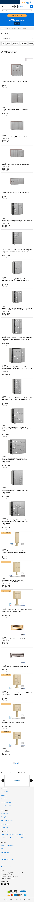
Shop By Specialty (6, 802)
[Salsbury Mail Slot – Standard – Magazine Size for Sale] (17, 655)
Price (3, 43)
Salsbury (4, 79)
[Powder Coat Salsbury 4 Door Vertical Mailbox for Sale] (17, 98)
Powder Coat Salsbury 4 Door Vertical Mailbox (15, 109)
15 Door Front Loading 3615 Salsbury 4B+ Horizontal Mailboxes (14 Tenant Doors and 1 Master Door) (17, 309)
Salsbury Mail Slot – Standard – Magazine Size (15, 666)
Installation (4, 795)
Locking (8, 43)
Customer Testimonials (7, 859)
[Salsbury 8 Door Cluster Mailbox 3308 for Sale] (17, 711)
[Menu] (2, 6)
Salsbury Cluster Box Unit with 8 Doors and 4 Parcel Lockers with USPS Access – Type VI (17, 693)
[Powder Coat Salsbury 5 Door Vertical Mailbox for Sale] (17, 126)
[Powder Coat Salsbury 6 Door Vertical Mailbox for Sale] (17, 153)
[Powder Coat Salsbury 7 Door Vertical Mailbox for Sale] (17, 181)
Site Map (3, 856)
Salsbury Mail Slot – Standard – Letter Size (14, 639)
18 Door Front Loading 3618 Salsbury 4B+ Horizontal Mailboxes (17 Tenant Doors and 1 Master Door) (17, 338)
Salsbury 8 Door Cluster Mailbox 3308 (13, 722)
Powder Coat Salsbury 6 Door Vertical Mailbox (15, 164)
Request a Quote (17, 15)
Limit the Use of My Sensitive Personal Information (14, 838)
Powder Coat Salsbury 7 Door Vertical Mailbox (15, 192)
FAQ (2, 849)
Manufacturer (24, 43)
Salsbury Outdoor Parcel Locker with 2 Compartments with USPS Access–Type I (14, 551)
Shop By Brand (5, 798)
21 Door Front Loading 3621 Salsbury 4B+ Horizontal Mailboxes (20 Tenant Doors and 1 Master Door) (17, 398)
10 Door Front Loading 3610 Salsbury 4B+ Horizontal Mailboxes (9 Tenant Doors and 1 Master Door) (17, 221)
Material (31, 43)
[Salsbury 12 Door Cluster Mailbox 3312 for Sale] (17, 739)
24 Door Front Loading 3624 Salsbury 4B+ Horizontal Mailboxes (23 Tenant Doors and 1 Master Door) (17, 428)
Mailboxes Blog (5, 852)
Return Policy (4, 813)
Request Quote (5, 791)
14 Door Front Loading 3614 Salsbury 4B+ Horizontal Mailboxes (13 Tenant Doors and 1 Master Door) (17, 279)
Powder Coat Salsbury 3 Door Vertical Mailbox (15, 81)
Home (2, 28)
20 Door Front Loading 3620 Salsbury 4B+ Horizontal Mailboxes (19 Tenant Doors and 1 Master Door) (17, 368)
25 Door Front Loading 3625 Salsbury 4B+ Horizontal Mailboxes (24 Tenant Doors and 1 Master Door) (15, 459)
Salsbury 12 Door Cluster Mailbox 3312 (13, 750)
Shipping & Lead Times (7, 824)
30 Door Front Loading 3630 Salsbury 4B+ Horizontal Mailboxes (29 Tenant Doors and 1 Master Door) (15, 521)
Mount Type (15, 43)
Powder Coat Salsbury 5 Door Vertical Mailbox (15, 137)
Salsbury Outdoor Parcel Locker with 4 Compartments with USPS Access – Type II (14, 581)
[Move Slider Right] (31, 780)
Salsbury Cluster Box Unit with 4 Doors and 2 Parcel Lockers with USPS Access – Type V (17, 610)
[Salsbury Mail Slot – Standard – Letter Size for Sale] (17, 628)
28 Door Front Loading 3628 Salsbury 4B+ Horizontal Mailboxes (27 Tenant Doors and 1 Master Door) (15, 490)
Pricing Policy (4, 827)
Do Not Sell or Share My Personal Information (13, 834)
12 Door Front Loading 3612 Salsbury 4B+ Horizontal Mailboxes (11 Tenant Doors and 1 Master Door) (17, 250)
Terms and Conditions (7, 820)
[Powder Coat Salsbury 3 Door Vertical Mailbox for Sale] (17, 70)
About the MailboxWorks (7, 845)
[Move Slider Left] (3, 780)
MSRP (12, 19)
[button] (31, 6)
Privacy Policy (4, 817)
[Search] (31, 10)
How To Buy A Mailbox (7, 806)
